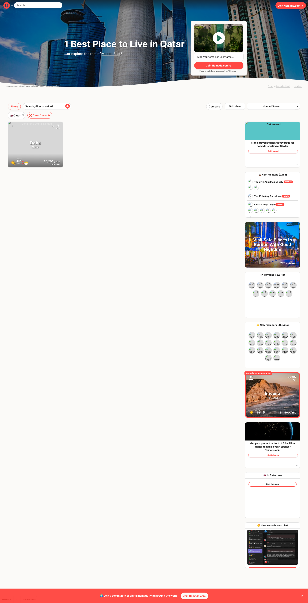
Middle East (111, 54)
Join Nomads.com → (290, 5)
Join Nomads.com (194, 596)
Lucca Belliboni (283, 86)
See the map (272, 484)
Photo (270, 86)
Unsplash (298, 86)
